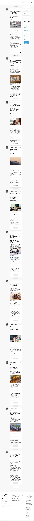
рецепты (25, 36)
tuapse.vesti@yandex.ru (16, 500)
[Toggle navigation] (31, 2)
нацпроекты (26, 32)
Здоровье (26, 28)
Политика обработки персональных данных (5, 503)
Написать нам (26, 42)
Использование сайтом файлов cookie (6, 506)
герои (25, 27)
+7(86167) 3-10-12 (16, 498)
